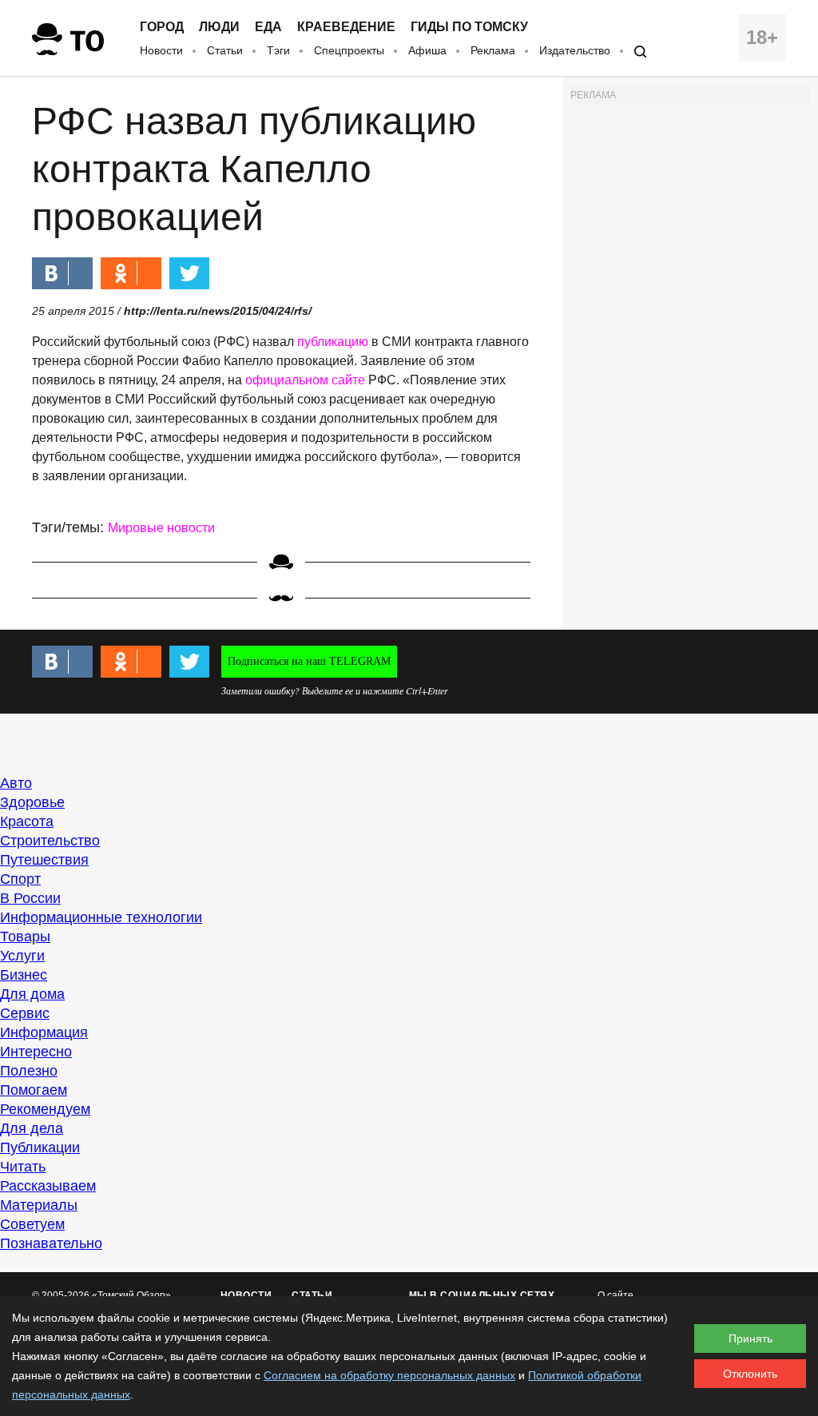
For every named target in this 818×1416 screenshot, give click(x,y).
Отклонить (750, 1373)
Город (162, 27)
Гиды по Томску (469, 27)
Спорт (20, 879)
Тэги (278, 50)
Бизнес (23, 975)
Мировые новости (161, 528)
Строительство (50, 841)
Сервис (25, 1013)
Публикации (40, 1147)
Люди (219, 27)
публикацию (332, 341)
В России (30, 898)
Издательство (574, 50)
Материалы (38, 1205)
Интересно (36, 1052)
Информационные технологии (101, 917)
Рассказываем (48, 1186)
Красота (27, 821)
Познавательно (51, 1243)
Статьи (225, 50)
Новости (161, 50)
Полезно (29, 1071)
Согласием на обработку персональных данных (389, 1375)
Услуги (22, 956)
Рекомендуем (45, 1109)
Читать (23, 1167)
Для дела (31, 1128)
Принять (750, 1338)
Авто (16, 783)
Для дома (32, 994)
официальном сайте (305, 380)
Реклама (493, 50)
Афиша (427, 50)
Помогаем (33, 1090)
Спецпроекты (349, 50)
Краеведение (346, 27)
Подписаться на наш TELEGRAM (309, 661)
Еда (268, 27)
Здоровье (32, 802)
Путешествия (44, 860)
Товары (25, 937)
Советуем (32, 1224)
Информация (44, 1032)
